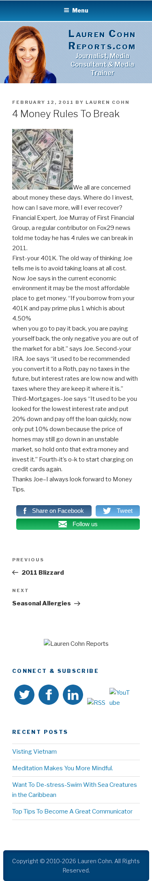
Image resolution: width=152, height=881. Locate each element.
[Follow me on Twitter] (24, 696)
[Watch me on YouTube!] (120, 698)
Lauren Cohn (108, 102)
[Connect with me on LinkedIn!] (73, 696)
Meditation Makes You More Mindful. (62, 768)
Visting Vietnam (34, 751)
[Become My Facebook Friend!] (48, 696)
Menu (80, 10)
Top (143, 870)
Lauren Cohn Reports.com (102, 40)
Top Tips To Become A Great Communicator (72, 811)
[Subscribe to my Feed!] (96, 703)
